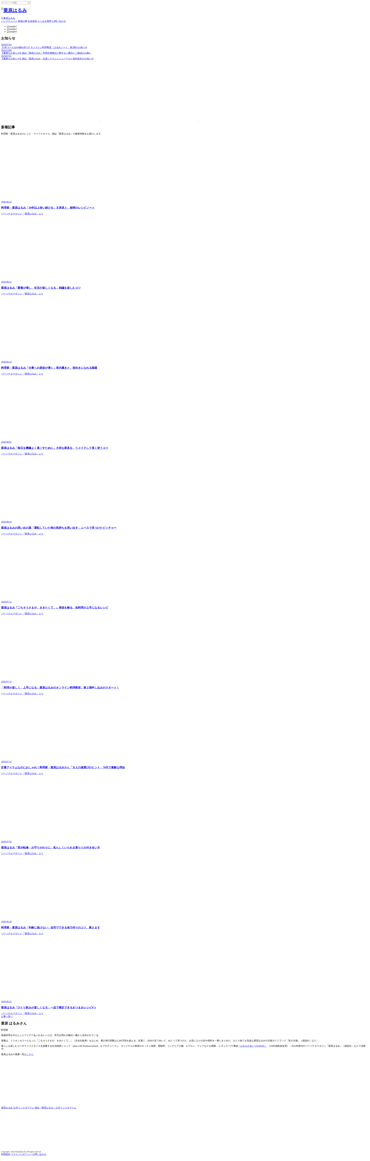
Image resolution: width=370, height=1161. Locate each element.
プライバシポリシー (21, 1154)
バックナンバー (9, 21)
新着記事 (22, 21)
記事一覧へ (7, 1016)
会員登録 (32, 21)
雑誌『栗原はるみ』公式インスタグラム (55, 1107)
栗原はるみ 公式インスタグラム (17, 1107)
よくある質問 (44, 21)
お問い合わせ (59, 21)
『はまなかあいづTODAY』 (252, 1046)
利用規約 (5, 1154)
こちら (30, 1054)
